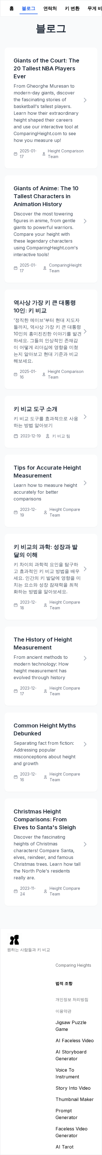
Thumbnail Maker (75, 1099)
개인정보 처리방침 (72, 999)
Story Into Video (73, 1088)
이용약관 (63, 1011)
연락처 (50, 8)
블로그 (28, 8)
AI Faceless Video (75, 1040)
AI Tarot (64, 1147)
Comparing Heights (73, 965)
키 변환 (72, 8)
